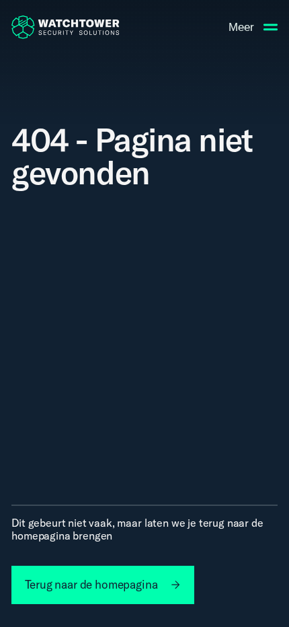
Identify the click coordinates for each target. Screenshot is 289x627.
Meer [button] (241, 27)
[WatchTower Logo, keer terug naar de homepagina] (65, 27)
